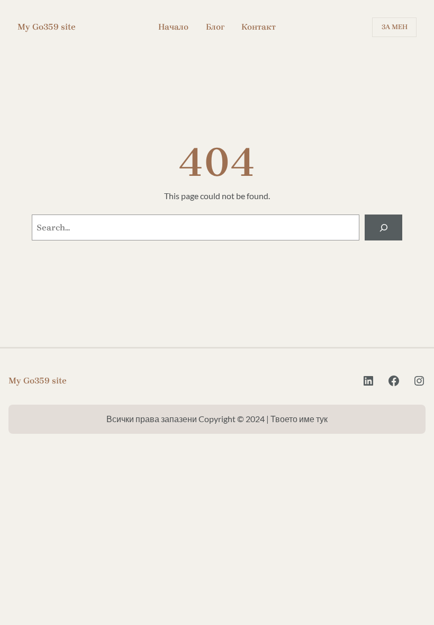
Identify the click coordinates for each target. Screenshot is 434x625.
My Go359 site (46, 27)
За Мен (395, 27)
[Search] (383, 227)
